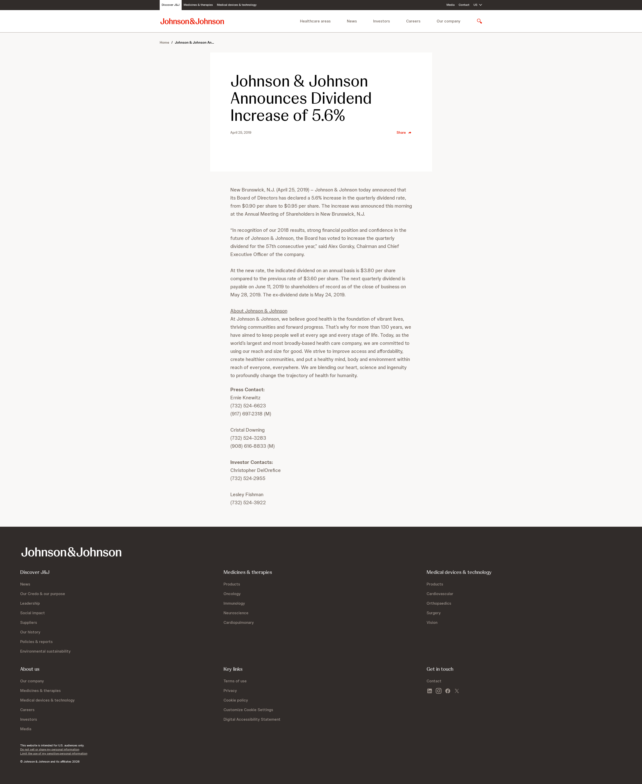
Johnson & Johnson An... (194, 42)
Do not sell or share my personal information (49, 749)
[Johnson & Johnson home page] (192, 21)
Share (401, 132)
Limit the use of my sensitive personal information (53, 753)
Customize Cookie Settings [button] (248, 709)
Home (164, 42)
